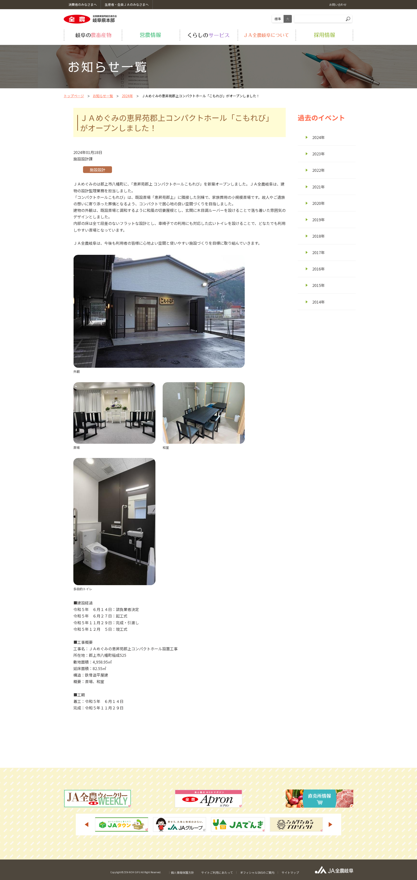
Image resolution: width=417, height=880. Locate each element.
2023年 (318, 154)
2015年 (318, 285)
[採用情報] (324, 35)
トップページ (74, 95)
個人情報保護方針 (182, 872)
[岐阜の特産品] (93, 35)
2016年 (318, 269)
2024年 (127, 95)
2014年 (318, 302)
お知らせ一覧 (103, 95)
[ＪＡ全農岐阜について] (266, 35)
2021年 (318, 187)
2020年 (318, 203)
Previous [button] (86, 824)
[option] (122, 824)
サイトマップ (290, 872)
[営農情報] (151, 35)
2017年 (318, 252)
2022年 (318, 170)
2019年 (318, 219)
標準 (277, 18)
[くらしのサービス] (208, 35)
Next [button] (330, 824)
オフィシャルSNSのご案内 (257, 872)
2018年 (318, 236)
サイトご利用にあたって (217, 872)
